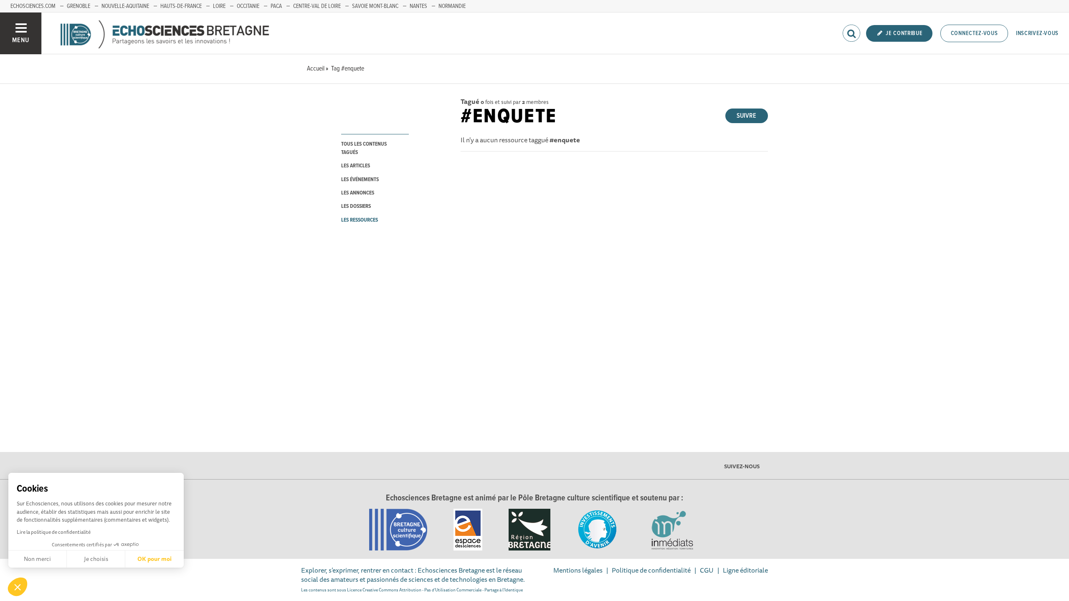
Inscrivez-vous (1037, 33)
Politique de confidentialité (651, 570)
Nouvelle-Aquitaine (125, 6)
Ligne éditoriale (745, 570)
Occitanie (248, 6)
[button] (18, 587)
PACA (276, 6)
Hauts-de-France (181, 6)
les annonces (357, 193)
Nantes (418, 6)
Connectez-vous (974, 33)
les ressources (359, 220)
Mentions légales (578, 570)
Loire (219, 6)
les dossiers (356, 206)
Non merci (37, 558)
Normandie (452, 6)
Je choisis (96, 558)
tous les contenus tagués (364, 148)
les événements (360, 179)
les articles (355, 165)
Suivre (746, 115)
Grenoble (78, 6)
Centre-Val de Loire (317, 6)
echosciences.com (33, 6)
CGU (707, 570)
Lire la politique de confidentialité (54, 532)
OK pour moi (154, 558)
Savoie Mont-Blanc (375, 6)
